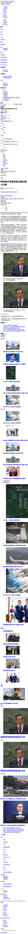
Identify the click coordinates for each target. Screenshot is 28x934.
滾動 (2, 29)
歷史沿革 (5, 96)
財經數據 (5, 71)
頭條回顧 (3, 54)
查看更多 (5, 112)
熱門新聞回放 (4, 57)
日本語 (5, 910)
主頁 (2, 834)
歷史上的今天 (4, 64)
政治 (2, 31)
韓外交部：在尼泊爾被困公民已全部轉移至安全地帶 (13, 798)
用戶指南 (5, 100)
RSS (4, 82)
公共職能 (5, 93)
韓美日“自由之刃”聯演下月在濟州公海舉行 (13, 829)
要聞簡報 (5, 879)
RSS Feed (5, 24)
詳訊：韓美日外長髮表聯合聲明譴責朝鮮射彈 (14, 331)
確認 (2, 177)
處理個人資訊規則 (5, 917)
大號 (6, 210)
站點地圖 (5, 85)
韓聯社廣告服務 (7, 77)
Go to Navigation (11, 1)
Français (5, 914)
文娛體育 (3, 39)
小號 (6, 207)
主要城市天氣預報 (7, 76)
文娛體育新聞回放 (7, 872)
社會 (2, 36)
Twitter (4, 23)
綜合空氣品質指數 (5, 121)
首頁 (4, 90)
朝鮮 (2, 41)
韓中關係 (3, 44)
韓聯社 (2, 107)
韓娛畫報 (5, 49)
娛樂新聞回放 (4, 59)
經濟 (2, 34)
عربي (4, 911)
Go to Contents (4, 1)
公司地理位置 (6, 98)
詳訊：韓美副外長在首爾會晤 (10, 325)
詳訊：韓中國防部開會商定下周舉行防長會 (13, 329)
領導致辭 (5, 94)
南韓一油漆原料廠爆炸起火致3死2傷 (9, 703)
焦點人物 (5, 69)
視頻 (2, 52)
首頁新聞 (3, 773)
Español (5, 913)
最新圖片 (5, 48)
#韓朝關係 (3, 105)
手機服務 (5, 84)
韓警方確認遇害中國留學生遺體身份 (12, 832)
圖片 (2, 47)
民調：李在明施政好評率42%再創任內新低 (13, 830)
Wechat (4, 20)
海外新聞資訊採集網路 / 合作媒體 (11, 97)
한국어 (5, 907)
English (5, 909)
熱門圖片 (3, 628)
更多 (2, 627)
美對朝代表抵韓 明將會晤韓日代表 (11, 328)
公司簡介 (5, 91)
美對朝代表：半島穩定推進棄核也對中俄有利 (14, 326)
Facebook (5, 22)
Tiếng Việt (5, 915)
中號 (6, 208)
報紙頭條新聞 (4, 62)
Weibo (4, 19)
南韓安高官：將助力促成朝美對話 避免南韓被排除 (13, 825)
